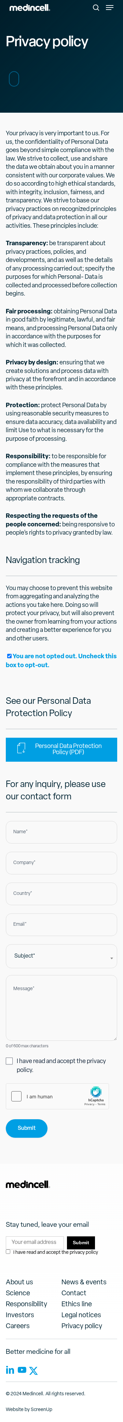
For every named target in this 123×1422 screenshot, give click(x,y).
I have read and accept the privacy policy (55, 1252)
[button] (109, 7)
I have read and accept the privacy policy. (61, 1066)
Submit (27, 1128)
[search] (96, 7)
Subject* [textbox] (24, 956)
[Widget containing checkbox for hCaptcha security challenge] (57, 1096)
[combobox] (61, 956)
